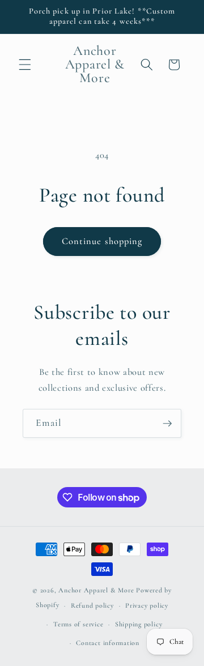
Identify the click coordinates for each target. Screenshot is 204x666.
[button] (25, 64)
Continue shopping (102, 241)
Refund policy (92, 605)
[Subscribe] (167, 423)
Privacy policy (146, 605)
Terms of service (78, 624)
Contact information (107, 643)
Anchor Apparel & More (96, 590)
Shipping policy (139, 624)
